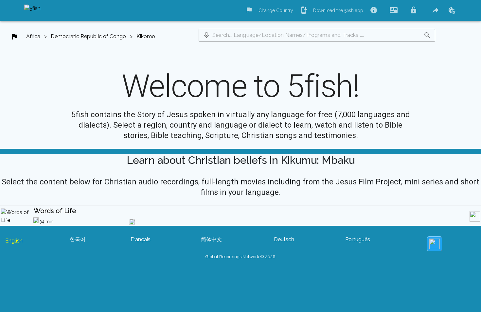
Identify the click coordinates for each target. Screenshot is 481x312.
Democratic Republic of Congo (88, 36)
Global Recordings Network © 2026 (240, 256)
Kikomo (145, 36)
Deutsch (284, 239)
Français (141, 239)
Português (357, 239)
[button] (206, 35)
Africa (33, 36)
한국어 (77, 239)
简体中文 (211, 239)
